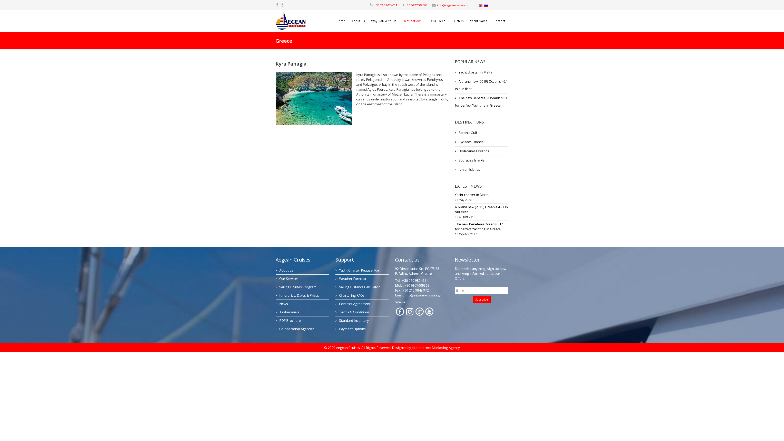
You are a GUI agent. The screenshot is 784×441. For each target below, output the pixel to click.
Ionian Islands (469, 169)
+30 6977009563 (416, 5)
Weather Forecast (352, 278)
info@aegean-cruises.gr (453, 5)
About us (358, 21)
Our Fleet (438, 21)
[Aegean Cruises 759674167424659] (277, 5)
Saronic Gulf (467, 132)
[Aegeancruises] (282, 5)
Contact (499, 21)
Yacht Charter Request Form (360, 270)
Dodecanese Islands (473, 151)
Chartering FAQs (351, 295)
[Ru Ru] (486, 5)
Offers (459, 21)
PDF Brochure (289, 320)
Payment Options (352, 329)
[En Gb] (480, 5)
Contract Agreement (354, 304)
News (283, 304)
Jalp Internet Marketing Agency (436, 347)
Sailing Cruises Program (297, 287)
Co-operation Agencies (296, 329)
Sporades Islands (471, 160)
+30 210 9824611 (385, 5)
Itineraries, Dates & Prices (298, 295)
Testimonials (288, 312)
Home (340, 21)
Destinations (412, 21)
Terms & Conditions (354, 312)
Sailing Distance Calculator (359, 287)
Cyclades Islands (470, 142)
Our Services (288, 278)
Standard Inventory (353, 320)
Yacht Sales (478, 21)
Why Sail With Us (383, 21)
